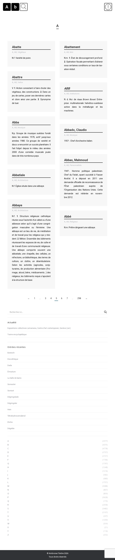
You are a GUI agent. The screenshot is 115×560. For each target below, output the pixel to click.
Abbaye (17, 205)
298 (79, 298)
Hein (9, 410)
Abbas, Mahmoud (76, 160)
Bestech (11, 353)
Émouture (11, 372)
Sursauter (11, 384)
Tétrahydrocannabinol (16, 416)
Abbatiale (18, 175)
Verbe (20, 82)
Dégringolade (13, 397)
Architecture (23, 180)
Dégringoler (12, 403)
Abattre (17, 77)
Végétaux (22, 52)
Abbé (67, 216)
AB (15, 52)
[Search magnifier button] (105, 312)
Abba (15, 122)
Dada (9, 365)
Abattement (72, 47)
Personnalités (75, 165)
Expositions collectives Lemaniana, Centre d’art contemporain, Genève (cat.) (39, 328)
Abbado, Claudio (75, 130)
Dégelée (10, 428)
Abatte (16, 47)
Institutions (74, 93)
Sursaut (10, 391)
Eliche (10, 422)
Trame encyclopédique (17, 334)
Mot (71, 52)
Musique (21, 127)
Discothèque (12, 359)
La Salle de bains (14, 378)
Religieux (74, 222)
